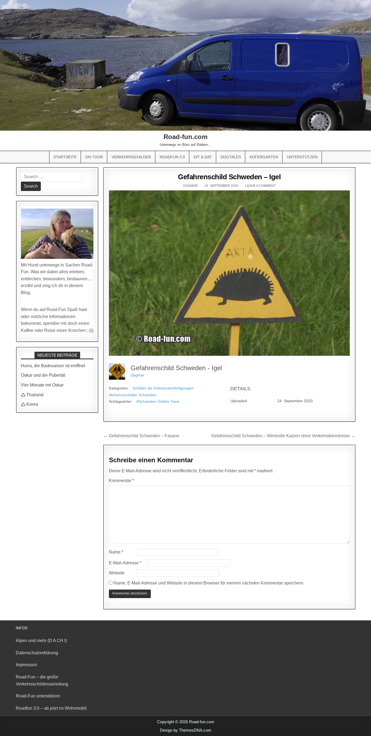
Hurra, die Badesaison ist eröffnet (53, 365)
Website (117, 573)
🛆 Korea (29, 404)
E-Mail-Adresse (125, 563)
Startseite (65, 157)
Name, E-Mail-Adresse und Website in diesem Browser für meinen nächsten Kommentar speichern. (209, 583)
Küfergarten (264, 157)
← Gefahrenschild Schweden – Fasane (141, 435)
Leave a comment (260, 186)
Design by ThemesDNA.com (185, 730)
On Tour (94, 157)
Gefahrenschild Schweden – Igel (229, 177)
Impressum (26, 664)
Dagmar (190, 186)
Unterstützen (302, 157)
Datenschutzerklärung (37, 652)
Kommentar (121, 480)
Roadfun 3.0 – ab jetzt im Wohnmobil (51, 708)
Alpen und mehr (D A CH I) (41, 640)
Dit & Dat (203, 157)
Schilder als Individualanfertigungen (163, 388)
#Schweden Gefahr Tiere (157, 401)
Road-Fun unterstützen (38, 696)
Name (116, 552)
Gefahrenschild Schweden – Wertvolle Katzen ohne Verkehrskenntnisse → (283, 435)
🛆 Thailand (32, 394)
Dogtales (231, 157)
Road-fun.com (185, 136)
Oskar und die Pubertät (43, 375)
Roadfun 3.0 (172, 157)
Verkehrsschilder (131, 157)
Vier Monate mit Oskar (42, 385)
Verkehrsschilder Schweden (132, 395)
